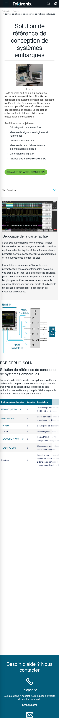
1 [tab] (26, 89)
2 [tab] (29, 89)
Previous (14, 75)
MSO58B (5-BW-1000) (11, 409)
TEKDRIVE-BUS (8, 447)
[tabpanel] (29, 75)
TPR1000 (5, 425)
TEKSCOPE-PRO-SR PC (12, 438)
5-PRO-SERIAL (8, 418)
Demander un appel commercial (26, 171)
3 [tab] (32, 89)
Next (44, 75)
